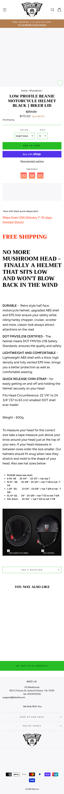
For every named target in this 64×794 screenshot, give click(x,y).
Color (24, 130)
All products (35, 90)
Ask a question (32, 570)
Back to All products (34, 666)
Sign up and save (32, 717)
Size (43, 130)
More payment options (32, 161)
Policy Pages (32, 726)
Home (24, 90)
